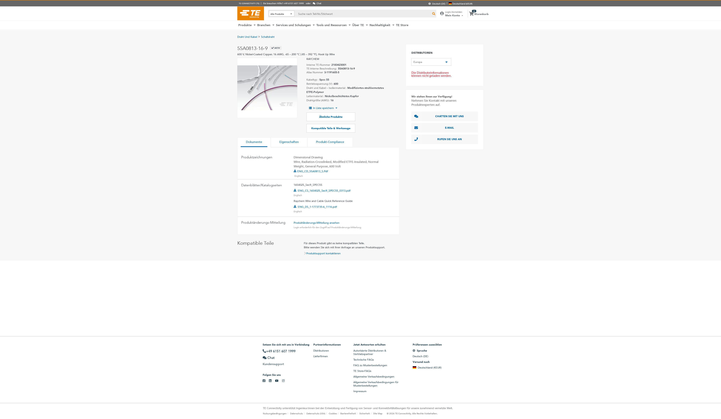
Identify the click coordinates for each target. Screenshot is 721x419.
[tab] (254, 142)
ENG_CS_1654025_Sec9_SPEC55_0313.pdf (324, 190)
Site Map (377, 413)
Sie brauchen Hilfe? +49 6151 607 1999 (283, 3)
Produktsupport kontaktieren (323, 253)
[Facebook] (266, 381)
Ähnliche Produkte (330, 117)
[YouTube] (278, 381)
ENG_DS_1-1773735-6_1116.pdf (317, 206)
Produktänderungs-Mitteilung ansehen (316, 222)
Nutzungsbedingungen (275, 413)
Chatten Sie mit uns (449, 116)
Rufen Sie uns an (449, 139)
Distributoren (321, 350)
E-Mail (449, 127)
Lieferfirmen (320, 356)
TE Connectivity (250, 13)
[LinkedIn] (272, 381)
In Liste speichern (323, 108)
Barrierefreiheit (348, 413)
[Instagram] (285, 381)
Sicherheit (364, 413)
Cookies (333, 413)
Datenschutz (296, 413)
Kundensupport (273, 364)
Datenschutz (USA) (315, 413)
